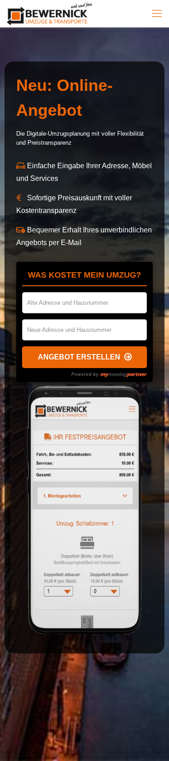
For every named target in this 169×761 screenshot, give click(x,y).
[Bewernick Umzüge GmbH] (58, 13)
